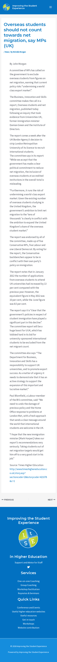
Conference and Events (28, 607)
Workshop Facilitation (28, 589)
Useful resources (28, 615)
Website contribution (28, 627)
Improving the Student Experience (24, 7)
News (7, 52)
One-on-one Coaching (29, 581)
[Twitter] (28, 567)
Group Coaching (29, 585)
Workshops (28, 623)
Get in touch (28, 619)
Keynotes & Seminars (28, 593)
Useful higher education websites (28, 611)
